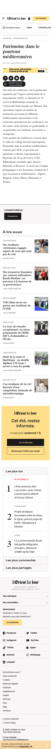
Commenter (13, 216)
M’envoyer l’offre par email (25, 451)
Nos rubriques (9, 596)
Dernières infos (13, 27)
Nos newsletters (10, 602)
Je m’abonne (25, 442)
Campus (7, 38)
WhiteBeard (22, 739)
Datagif (12, 737)
